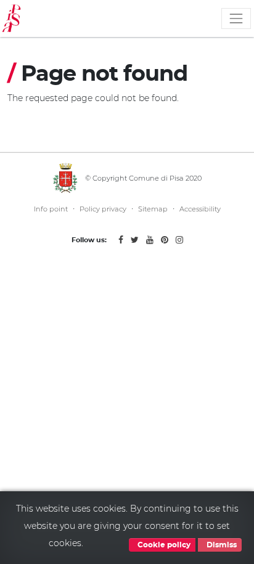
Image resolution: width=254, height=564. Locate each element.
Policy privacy (103, 209)
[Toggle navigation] (236, 18)
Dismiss (221, 545)
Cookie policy (163, 545)
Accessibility (200, 209)
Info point (51, 209)
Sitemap (153, 209)
